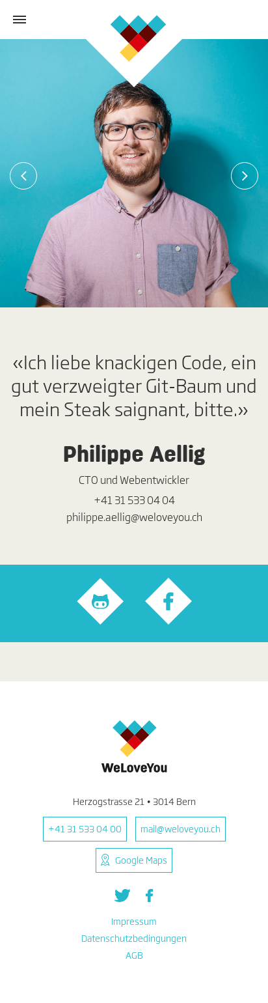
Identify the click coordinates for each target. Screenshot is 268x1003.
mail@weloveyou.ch (181, 828)
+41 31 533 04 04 (134, 500)
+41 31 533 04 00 (85, 828)
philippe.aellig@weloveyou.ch (134, 517)
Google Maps (141, 860)
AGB (134, 955)
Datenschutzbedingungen (134, 938)
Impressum (134, 921)
